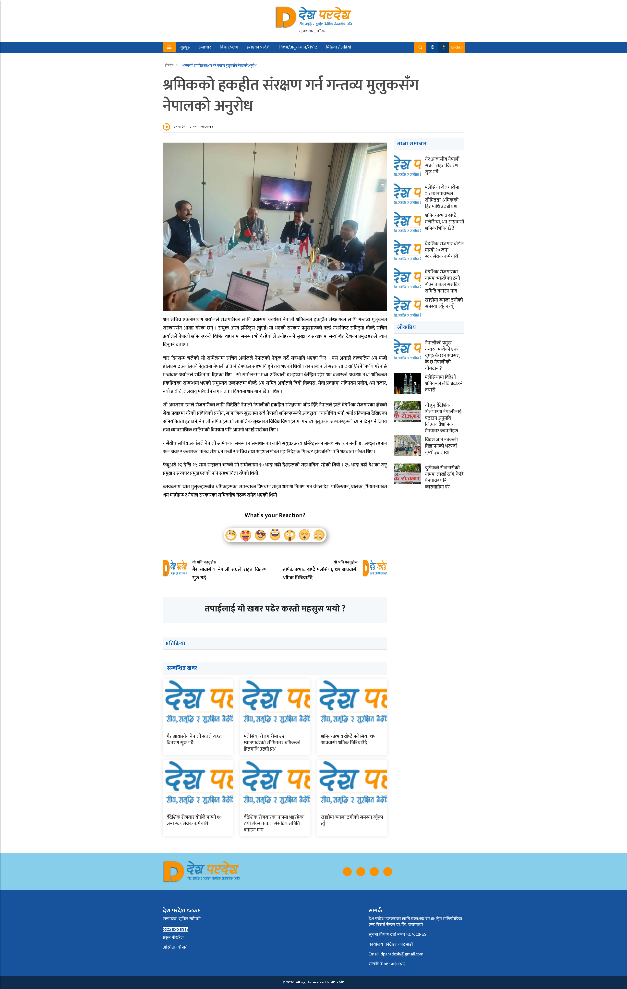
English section (191, 58)
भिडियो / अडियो (338, 47)
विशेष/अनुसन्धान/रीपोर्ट (298, 47)
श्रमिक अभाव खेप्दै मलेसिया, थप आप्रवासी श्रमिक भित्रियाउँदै (348, 739)
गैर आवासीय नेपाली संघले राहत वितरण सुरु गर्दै (194, 739)
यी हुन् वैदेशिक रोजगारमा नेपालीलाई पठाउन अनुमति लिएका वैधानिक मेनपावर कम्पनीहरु (443, 418)
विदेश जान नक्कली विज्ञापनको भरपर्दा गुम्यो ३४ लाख (441, 446)
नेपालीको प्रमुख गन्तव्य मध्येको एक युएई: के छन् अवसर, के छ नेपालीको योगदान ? (442, 356)
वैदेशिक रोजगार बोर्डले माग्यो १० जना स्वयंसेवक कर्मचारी (194, 820)
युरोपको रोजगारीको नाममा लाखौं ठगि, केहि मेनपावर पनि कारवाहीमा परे (444, 477)
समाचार (204, 47)
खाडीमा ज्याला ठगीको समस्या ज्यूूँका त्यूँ (352, 820)
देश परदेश (179, 127)
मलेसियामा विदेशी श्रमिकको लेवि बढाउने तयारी (444, 383)
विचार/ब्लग (229, 47)
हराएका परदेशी (259, 47)
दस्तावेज (220, 58)
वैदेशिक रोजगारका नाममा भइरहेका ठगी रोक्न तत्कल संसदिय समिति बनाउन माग (274, 823)
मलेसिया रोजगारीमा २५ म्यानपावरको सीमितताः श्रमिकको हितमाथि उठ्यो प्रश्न (272, 742)
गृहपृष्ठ (185, 47)
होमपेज (169, 65)
